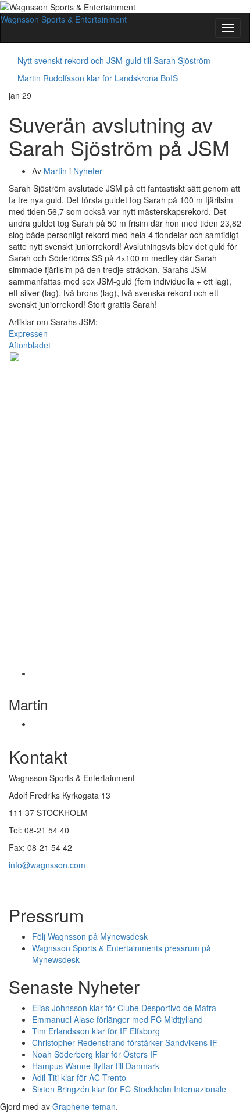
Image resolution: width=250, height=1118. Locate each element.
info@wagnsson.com (47, 865)
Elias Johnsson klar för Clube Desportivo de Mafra (124, 1007)
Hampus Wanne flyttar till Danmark (95, 1066)
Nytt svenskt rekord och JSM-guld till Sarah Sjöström (113, 60)
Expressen (28, 333)
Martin (55, 171)
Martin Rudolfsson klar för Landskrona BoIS (97, 78)
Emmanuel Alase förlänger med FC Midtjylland (117, 1019)
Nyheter (87, 171)
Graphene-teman (84, 1106)
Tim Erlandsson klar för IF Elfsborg (96, 1031)
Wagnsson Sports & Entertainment (64, 19)
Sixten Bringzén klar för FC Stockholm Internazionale (129, 1089)
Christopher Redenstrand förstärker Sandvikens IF (124, 1042)
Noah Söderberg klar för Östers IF (95, 1054)
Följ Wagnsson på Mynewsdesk (90, 936)
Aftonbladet (30, 345)
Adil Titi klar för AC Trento (79, 1077)
